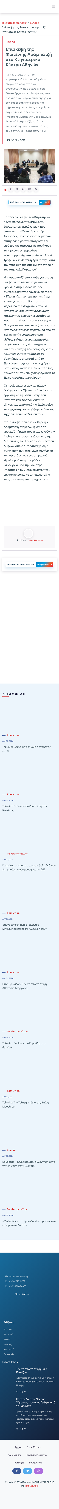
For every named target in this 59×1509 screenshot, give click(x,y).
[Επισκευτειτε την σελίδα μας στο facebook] (17, 1471)
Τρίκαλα (8, 1329)
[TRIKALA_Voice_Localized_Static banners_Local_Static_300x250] (29, 504)
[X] (27, 1471)
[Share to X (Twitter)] (17, 189)
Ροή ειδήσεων (34, 1447)
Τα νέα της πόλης (17, 854)
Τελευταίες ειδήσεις (14, 22)
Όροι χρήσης (14, 1454)
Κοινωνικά (13, 735)
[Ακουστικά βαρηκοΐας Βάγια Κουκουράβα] (29, 649)
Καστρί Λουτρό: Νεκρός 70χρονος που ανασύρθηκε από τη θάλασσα (35, 1402)
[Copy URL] (35, 189)
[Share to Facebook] (10, 189)
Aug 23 (23, 1391)
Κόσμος (8, 1344)
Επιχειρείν (9, 1354)
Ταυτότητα (19, 1462)
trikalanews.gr (31, 1485)
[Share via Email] (29, 189)
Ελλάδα (34, 22)
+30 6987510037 (17, 1281)
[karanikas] (29, 605)
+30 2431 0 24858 (17, 1286)
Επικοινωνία (35, 1462)
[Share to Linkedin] (23, 189)
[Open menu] (53, 6)
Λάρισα (11, 1150)
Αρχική (18, 1447)
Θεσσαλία (9, 1334)
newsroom (35, 540)
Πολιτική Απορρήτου (36, 1454)
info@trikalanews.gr (18, 1276)
